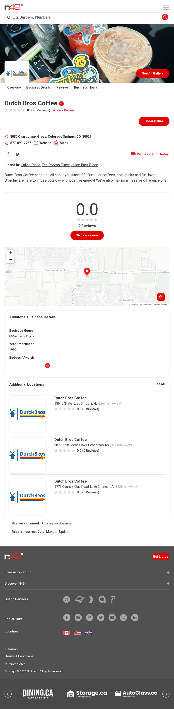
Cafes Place (30, 165)
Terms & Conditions (19, 656)
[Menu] (166, 7)
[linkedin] (134, 617)
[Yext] (68, 599)
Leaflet (133, 304)
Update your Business (56, 523)
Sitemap (11, 649)
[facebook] (8, 154)
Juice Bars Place (84, 165)
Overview (14, 87)
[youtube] (112, 617)
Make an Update (58, 532)
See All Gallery (153, 73)
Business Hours (86, 87)
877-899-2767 (20, 143)
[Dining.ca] (38, 694)
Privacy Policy (15, 663)
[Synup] (93, 599)
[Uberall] (81, 599)
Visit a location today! (152, 154)
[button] (87, 271)
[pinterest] (89, 617)
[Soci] (113, 599)
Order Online (154, 121)
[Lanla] (104, 599)
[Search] (165, 17)
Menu (64, 143)
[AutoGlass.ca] (135, 694)
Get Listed (160, 556)
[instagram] (78, 617)
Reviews (62, 87)
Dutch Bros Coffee (70, 398)
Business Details (38, 87)
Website (45, 143)
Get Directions (161, 297)
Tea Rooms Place (56, 165)
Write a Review (63, 110)
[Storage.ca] (87, 694)
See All (160, 384)
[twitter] (17, 154)
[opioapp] (123, 617)
